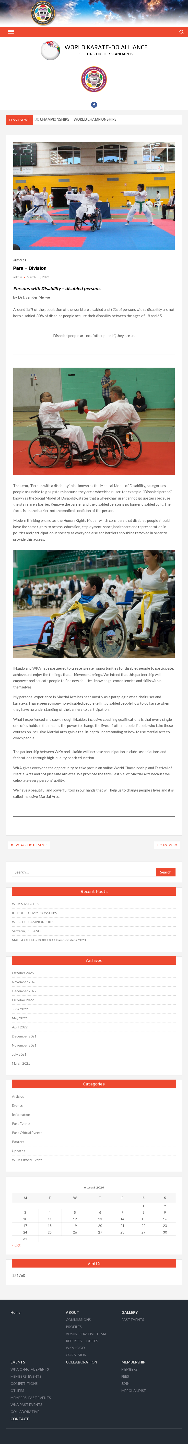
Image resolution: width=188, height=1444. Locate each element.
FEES (125, 1376)
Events (17, 1105)
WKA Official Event (27, 1160)
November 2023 (24, 982)
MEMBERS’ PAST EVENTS (31, 1398)
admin (17, 277)
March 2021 (21, 1063)
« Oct (16, 1245)
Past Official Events (27, 1132)
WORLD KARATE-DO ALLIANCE (106, 47)
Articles (19, 260)
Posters (18, 1142)
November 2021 (24, 1045)
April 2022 (20, 1027)
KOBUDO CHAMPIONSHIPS (34, 913)
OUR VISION (76, 1355)
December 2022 (24, 991)
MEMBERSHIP (133, 1362)
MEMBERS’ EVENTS (26, 1376)
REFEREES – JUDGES (82, 1341)
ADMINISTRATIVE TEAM (86, 1334)
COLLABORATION (81, 1362)
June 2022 (20, 1009)
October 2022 (23, 1000)
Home (16, 1312)
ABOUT (72, 1312)
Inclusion (164, 845)
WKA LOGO (75, 1348)
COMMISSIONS (78, 1319)
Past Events (21, 1123)
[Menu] (10, 32)
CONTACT (20, 1419)
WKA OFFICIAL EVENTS (30, 1369)
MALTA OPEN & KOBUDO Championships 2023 (49, 940)
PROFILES (74, 1327)
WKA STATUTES (25, 904)
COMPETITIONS (24, 1383)
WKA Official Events (31, 845)
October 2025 (23, 973)
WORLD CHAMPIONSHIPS (81, 119)
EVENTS (18, 1362)
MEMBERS (129, 1369)
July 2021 (19, 1054)
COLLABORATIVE (25, 1411)
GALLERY (129, 1312)
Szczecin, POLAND (26, 931)
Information (21, 1114)
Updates (18, 1151)
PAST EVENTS (132, 1319)
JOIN (125, 1383)
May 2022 (19, 1018)
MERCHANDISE (133, 1390)
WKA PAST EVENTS (26, 1404)
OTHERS (17, 1390)
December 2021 (24, 1036)
